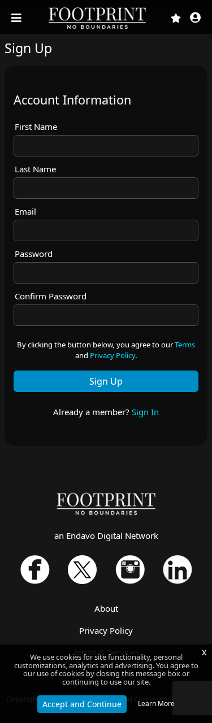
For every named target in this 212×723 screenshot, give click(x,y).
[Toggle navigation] (17, 18)
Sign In (145, 411)
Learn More (156, 703)
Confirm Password (50, 296)
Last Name (35, 169)
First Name (36, 126)
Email (25, 211)
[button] (195, 18)
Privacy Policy (112, 355)
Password (34, 253)
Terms (185, 344)
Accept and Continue (82, 704)
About (106, 608)
